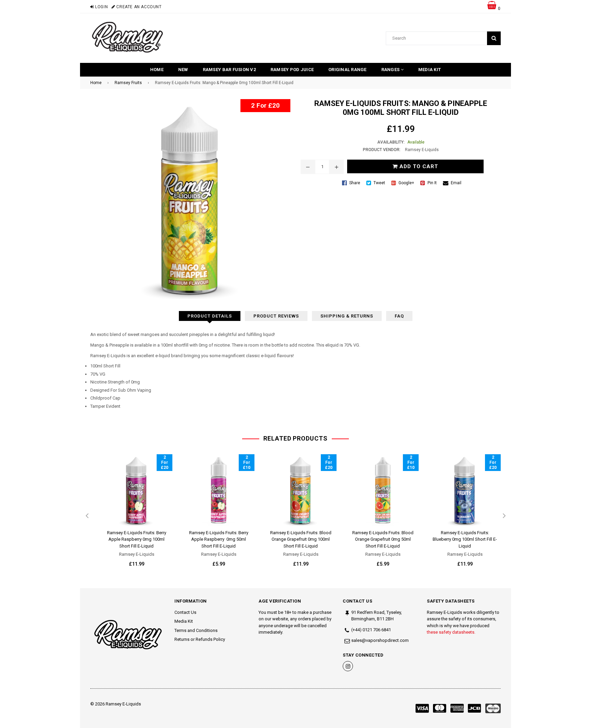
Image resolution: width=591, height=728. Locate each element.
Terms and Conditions (196, 630)
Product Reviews (276, 316)
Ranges (391, 69)
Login (101, 6)
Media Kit (429, 69)
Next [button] (504, 516)
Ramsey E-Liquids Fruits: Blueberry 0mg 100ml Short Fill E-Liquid (465, 539)
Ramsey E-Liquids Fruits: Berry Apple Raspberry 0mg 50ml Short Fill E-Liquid (218, 539)
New (183, 69)
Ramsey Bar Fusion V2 (229, 69)
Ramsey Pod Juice (292, 69)
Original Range (347, 69)
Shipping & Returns (346, 316)
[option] (131, 516)
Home (156, 69)
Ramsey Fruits (128, 82)
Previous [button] (87, 516)
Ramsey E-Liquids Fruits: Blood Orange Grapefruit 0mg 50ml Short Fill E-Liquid (382, 539)
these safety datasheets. (451, 632)
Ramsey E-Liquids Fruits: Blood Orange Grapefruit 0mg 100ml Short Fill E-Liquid (300, 539)
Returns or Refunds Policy (199, 639)
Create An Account (138, 6)
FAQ (399, 316)
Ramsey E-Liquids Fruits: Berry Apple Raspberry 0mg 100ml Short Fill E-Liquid (136, 539)
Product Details (209, 316)
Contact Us (185, 612)
